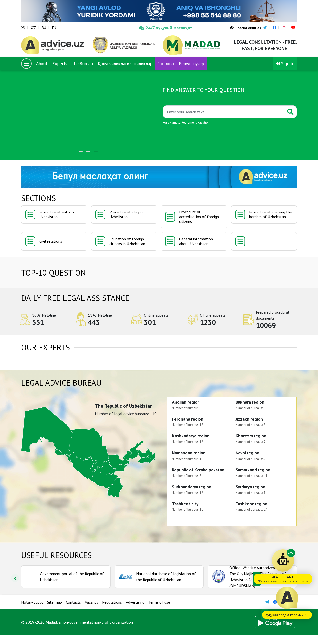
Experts (59, 63)
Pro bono (165, 63)
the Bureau (82, 63)
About (41, 63)
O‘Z (33, 27)
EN (54, 27)
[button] (80, 151)
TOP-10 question (53, 272)
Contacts (73, 602)
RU (44, 27)
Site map (54, 602)
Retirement (189, 122)
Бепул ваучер (191, 63)
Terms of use (159, 602)
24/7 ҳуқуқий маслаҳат (169, 28)
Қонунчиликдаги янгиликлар (125, 63)
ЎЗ (23, 27)
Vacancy (91, 602)
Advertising (135, 602)
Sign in (287, 63)
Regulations (112, 602)
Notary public (32, 602)
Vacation (204, 122)
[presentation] (15, 578)
